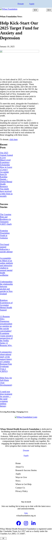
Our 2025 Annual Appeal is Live (6, 155)
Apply (31, 4)
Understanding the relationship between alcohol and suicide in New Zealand (6, 288)
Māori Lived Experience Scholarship (5, 162)
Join (26, 513)
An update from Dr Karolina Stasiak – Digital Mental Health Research (6, 179)
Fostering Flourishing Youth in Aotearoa (5, 234)
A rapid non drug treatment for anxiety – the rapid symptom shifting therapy (6, 398)
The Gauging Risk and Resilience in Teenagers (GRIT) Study (6, 219)
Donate (21, 4)
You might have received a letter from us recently (6, 192)
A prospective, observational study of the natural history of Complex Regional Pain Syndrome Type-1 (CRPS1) (6, 361)
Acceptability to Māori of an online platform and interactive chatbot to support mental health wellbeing (6, 266)
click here (13, 139)
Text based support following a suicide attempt (6, 248)
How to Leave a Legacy (6, 168)
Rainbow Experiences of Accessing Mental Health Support (6, 305)
